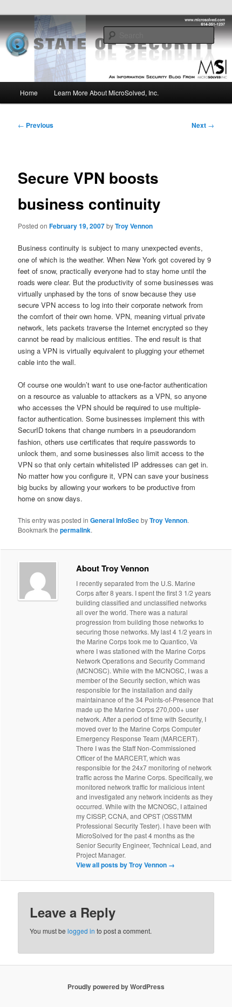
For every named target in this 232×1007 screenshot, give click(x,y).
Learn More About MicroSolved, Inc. (106, 92)
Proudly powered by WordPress (116, 986)
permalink (75, 530)
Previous (35, 125)
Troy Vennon (134, 226)
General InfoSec (114, 520)
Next (203, 125)
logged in (81, 930)
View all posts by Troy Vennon (125, 865)
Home (29, 92)
